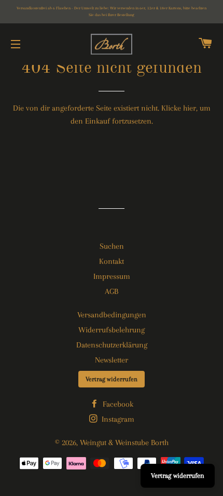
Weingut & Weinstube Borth (124, 442)
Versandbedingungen (111, 314)
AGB (111, 291)
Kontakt (111, 261)
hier (189, 108)
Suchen (112, 246)
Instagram (117, 419)
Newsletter (111, 360)
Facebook (117, 404)
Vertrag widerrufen (111, 379)
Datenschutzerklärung (111, 345)
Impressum (111, 276)
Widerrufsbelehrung (111, 329)
